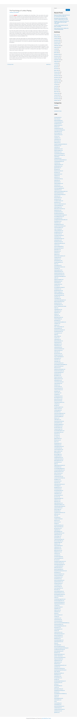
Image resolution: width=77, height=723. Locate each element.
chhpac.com (56, 696)
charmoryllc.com (57, 359)
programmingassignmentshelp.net (60, 144)
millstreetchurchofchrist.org (59, 668)
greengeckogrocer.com (58, 290)
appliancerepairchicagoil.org (59, 155)
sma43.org (56, 597)
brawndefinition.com (58, 380)
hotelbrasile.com (57, 196)
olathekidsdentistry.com (58, 271)
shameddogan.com (57, 536)
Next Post (48, 64)
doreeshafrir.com (57, 411)
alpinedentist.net (57, 181)
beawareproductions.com (59, 414)
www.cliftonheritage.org (58, 595)
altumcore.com (57, 520)
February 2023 (57, 93)
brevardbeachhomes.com (59, 224)
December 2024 (57, 54)
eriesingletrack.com (58, 265)
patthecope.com (57, 514)
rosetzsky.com (57, 403)
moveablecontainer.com (58, 200)
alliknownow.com (57, 367)
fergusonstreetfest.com (58, 658)
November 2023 (57, 77)
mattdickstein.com (57, 547)
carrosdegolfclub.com (58, 218)
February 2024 (57, 72)
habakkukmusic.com (58, 551)
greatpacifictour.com (58, 487)
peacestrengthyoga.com (58, 569)
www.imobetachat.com (58, 545)
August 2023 (56, 82)
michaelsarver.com (57, 288)
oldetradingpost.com (58, 207)
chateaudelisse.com (58, 189)
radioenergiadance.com (58, 183)
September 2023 (57, 80)
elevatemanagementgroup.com (60, 680)
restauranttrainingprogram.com (60, 299)
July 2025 (56, 49)
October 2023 (56, 79)
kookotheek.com (57, 185)
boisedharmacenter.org (58, 331)
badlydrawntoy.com (57, 548)
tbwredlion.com (57, 652)
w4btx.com (56, 277)
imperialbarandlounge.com (59, 238)
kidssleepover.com (57, 145)
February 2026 (57, 36)
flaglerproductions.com (58, 378)
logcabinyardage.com (58, 542)
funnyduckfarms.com (58, 677)
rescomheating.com (58, 703)
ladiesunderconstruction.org (59, 208)
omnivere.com (57, 136)
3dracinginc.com (57, 361)
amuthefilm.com (57, 391)
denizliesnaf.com (57, 510)
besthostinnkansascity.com (59, 706)
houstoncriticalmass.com (58, 362)
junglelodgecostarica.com (59, 446)
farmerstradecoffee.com (58, 540)
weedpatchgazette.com (58, 262)
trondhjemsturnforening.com (59, 649)
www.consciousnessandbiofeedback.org (61, 622)
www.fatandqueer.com (58, 577)
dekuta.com (56, 613)
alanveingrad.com (57, 452)
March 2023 (56, 91)
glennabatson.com (57, 375)
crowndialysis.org (57, 298)
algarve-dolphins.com (58, 451)
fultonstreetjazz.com (58, 197)
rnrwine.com (56, 687)
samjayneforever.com (58, 660)
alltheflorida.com (57, 663)
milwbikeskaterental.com (58, 458)
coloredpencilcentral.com (59, 235)
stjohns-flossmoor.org (58, 473)
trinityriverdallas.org (58, 318)
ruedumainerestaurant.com (59, 402)
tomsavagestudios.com (58, 304)
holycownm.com (57, 482)
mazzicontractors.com (58, 632)
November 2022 (57, 98)
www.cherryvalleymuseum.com (60, 203)
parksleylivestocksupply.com (59, 329)
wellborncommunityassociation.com (61, 191)
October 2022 (56, 100)
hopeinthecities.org (57, 342)
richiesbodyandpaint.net (58, 122)
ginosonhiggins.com (58, 454)
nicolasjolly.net (57, 394)
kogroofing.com (57, 180)
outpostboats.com (57, 339)
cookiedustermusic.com (58, 476)
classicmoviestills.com (58, 350)
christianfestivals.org (58, 447)
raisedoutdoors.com (58, 240)
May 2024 (56, 66)
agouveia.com (56, 692)
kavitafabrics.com (57, 479)
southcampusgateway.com (59, 188)
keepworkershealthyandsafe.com (60, 159)
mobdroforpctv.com (57, 345)
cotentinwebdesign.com (58, 205)
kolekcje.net (56, 314)
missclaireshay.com (57, 117)
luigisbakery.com (57, 608)
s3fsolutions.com (57, 222)
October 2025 (56, 43)
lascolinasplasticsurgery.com (59, 594)
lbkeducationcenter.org (58, 317)
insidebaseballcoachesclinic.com (60, 665)
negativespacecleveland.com (59, 465)
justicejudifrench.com (58, 422)
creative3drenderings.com (59, 539)
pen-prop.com (57, 559)
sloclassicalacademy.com (58, 372)
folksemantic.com (57, 251)
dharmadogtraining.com (58, 698)
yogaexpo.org (56, 325)
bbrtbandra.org (57, 169)
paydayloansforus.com (58, 148)
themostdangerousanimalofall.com (60, 364)
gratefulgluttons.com (58, 344)
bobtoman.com (57, 177)
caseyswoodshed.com (58, 507)
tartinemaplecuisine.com (58, 432)
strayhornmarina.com (58, 377)
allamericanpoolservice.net (59, 301)
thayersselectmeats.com (58, 526)
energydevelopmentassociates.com (60, 219)
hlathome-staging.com (58, 292)
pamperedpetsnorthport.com (59, 266)
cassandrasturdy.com (58, 347)
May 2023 (56, 88)
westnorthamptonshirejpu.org (59, 194)
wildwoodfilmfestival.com (59, 192)
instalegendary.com (57, 158)
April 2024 (56, 68)
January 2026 (56, 38)
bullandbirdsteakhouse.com (59, 592)
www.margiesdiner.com (58, 588)
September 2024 (57, 59)
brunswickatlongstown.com (59, 430)
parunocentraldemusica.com (59, 646)
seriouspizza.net (57, 517)
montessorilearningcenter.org (59, 657)
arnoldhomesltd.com (58, 233)
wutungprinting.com (58, 455)
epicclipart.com (57, 172)
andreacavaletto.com (58, 328)
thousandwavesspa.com (58, 490)
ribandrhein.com (57, 312)
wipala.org (56, 334)
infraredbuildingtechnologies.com (60, 214)
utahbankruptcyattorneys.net (59, 243)
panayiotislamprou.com (58, 186)
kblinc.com (56, 263)
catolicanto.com (57, 315)
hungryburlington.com (58, 429)
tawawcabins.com (57, 249)
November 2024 (57, 56)
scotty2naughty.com (58, 410)
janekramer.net (57, 433)
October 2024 (56, 57)
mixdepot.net (56, 616)
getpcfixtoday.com (57, 167)
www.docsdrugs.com (58, 586)
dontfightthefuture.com (58, 232)
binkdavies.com (57, 384)
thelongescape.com (57, 443)
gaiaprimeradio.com (58, 438)
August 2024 (56, 61)
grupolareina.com (57, 202)
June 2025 (56, 50)
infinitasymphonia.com (58, 396)
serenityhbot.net (57, 555)
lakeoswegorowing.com (58, 688)
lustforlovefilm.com (57, 392)
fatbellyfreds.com (57, 638)
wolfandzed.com (57, 611)
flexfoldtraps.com (57, 572)
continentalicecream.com (59, 381)
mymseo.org (56, 695)
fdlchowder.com (57, 589)
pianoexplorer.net (57, 627)
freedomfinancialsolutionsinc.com (60, 570)
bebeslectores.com (57, 210)
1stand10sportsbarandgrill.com (60, 276)
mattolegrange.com (57, 444)
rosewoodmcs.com (57, 618)
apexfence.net (57, 712)
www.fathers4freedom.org (59, 562)
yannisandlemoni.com (58, 260)
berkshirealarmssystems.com (59, 255)
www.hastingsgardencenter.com (60, 625)
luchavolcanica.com (57, 481)
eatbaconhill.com (57, 142)
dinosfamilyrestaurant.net (59, 213)
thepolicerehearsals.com (58, 366)
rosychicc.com (57, 337)
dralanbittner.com (57, 259)
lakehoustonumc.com (58, 550)
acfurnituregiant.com (58, 133)
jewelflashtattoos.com (58, 166)
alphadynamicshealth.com (59, 673)
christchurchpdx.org (58, 386)
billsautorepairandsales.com (59, 654)
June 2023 (56, 86)
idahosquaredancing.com (59, 248)
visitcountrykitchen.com (58, 449)
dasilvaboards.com (57, 373)
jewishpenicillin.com (58, 303)
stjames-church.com (58, 408)
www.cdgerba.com (57, 644)
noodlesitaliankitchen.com (59, 161)
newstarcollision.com (58, 284)
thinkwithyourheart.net (58, 241)
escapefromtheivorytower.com (60, 225)
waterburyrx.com (57, 499)
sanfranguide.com (57, 358)
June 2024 (56, 65)
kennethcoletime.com (58, 427)
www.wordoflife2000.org (58, 246)
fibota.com (56, 643)
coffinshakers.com (57, 419)
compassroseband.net (58, 518)
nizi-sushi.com (57, 435)
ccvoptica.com (57, 605)
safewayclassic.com (58, 151)
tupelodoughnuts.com (58, 270)
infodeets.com (57, 126)
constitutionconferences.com (59, 512)
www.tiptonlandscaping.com (59, 602)
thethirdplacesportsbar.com (59, 633)
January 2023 (56, 95)
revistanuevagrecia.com (58, 407)
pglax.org (56, 463)
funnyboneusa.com (57, 474)
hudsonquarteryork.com (58, 641)
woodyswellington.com (58, 636)
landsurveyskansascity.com (59, 580)
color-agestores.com (58, 333)
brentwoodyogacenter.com (59, 600)
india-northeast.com (58, 229)
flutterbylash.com (57, 674)
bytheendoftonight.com (58, 340)
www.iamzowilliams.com (58, 624)
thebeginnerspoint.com (58, 355)
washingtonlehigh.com (58, 606)
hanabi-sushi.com (57, 610)
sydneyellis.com (57, 296)
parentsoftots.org (57, 537)
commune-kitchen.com (58, 389)
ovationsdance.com (57, 310)
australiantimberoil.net (58, 211)
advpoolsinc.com (57, 501)
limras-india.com (57, 118)
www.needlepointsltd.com (59, 591)
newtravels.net (57, 147)
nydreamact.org (57, 162)
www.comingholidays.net (58, 356)
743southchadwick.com (58, 227)
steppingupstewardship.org (59, 603)
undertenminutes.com (58, 134)
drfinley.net (56, 684)
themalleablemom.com (58, 425)
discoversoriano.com (58, 353)
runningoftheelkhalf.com (58, 566)
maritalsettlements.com (58, 457)
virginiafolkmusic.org (58, 309)
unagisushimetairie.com (58, 164)
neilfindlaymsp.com (57, 493)
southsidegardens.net (58, 629)
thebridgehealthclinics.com (59, 532)
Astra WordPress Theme (46, 718)
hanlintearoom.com (57, 676)
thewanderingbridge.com (59, 424)
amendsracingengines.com (59, 573)
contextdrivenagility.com (58, 416)
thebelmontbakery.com (58, 150)
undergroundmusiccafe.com (59, 709)
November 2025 (57, 42)
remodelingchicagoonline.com (59, 599)
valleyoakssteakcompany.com (59, 506)
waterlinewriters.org (58, 534)
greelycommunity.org (58, 400)
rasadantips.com (57, 137)
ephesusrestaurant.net (58, 635)
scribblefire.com (57, 323)
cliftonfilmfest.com (57, 236)
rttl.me (55, 701)
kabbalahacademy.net (58, 281)
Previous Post (10, 64)
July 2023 (56, 84)
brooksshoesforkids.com (58, 525)
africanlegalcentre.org (58, 397)
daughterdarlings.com (58, 125)
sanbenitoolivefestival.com (59, 348)
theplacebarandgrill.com (58, 498)
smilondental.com (57, 282)
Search (55, 8)
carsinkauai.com (57, 666)
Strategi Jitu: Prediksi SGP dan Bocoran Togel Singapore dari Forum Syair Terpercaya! (61, 22)
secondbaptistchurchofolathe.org (60, 693)
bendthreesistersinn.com (59, 471)
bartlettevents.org (57, 199)
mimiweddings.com (57, 704)
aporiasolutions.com (58, 528)
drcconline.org (57, 496)
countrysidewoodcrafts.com (59, 153)
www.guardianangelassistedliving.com (61, 647)
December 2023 (57, 75)
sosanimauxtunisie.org (58, 178)
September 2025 (57, 45)
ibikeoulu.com (56, 418)
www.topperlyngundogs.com (59, 564)
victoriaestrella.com (57, 488)
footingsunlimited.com (58, 583)
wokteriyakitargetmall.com (59, 293)
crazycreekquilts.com (58, 383)
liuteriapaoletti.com (57, 466)
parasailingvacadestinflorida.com (60, 669)
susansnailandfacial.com (58, 558)
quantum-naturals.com (58, 655)
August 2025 (56, 47)
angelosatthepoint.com (58, 503)
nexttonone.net (57, 553)
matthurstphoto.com (58, 662)
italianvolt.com (57, 254)
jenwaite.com (56, 679)
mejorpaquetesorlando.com (59, 274)
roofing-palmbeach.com (58, 230)
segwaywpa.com (57, 529)
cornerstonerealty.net (58, 621)
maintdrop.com (57, 175)
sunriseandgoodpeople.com (59, 468)
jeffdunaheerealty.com (58, 567)
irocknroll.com (57, 244)
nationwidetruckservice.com (59, 484)
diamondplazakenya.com (58, 651)
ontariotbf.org (56, 156)
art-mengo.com (57, 436)
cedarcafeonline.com (58, 131)
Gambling (11, 12)
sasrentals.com (57, 285)
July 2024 (56, 63)
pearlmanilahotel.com (58, 174)
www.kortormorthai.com (58, 575)
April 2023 (56, 89)
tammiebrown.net (57, 440)
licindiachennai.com (58, 123)
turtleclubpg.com (57, 485)
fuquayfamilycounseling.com (59, 690)
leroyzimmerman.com (58, 682)
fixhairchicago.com (57, 509)
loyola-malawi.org (57, 336)
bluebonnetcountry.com (58, 170)
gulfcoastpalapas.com (58, 531)
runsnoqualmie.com (58, 584)
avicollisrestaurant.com (58, 495)
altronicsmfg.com (57, 140)
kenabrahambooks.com (58, 388)
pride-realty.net (57, 671)
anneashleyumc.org (57, 578)
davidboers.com (57, 544)
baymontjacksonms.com (58, 460)
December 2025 (57, 40)
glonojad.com (56, 405)
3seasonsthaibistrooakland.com (60, 322)
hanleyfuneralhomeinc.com (59, 273)
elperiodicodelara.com (58, 120)
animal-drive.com (57, 521)
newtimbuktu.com (57, 139)
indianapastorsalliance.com (59, 504)
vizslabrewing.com (57, 257)
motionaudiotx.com (57, 699)
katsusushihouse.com (58, 399)
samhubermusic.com (58, 710)
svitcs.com (56, 515)
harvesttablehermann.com (59, 216)
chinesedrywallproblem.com (59, 470)
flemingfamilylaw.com (58, 685)
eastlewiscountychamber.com (59, 369)
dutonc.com (56, 441)
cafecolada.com (57, 351)
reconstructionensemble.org (59, 477)
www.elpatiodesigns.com (58, 640)
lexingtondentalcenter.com (59, 295)
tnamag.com (56, 523)
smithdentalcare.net (58, 707)
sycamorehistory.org (58, 619)
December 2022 (57, 96)
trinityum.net (56, 630)
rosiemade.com (57, 268)
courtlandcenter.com (58, 492)
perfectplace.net (57, 320)
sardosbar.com (57, 252)
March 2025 (56, 52)
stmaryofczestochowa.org (59, 421)
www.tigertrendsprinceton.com (60, 561)
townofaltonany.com (58, 462)
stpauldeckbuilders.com (58, 581)
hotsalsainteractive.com (58, 128)
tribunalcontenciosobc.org (59, 370)
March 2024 (56, 70)
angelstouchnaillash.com (58, 279)
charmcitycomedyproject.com (59, 413)
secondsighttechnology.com (59, 287)
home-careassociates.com (59, 326)
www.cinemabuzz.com (58, 614)
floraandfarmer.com (57, 221)
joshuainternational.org (58, 556)
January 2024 (56, 73)
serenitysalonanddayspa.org (59, 129)
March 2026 (56, 34)
